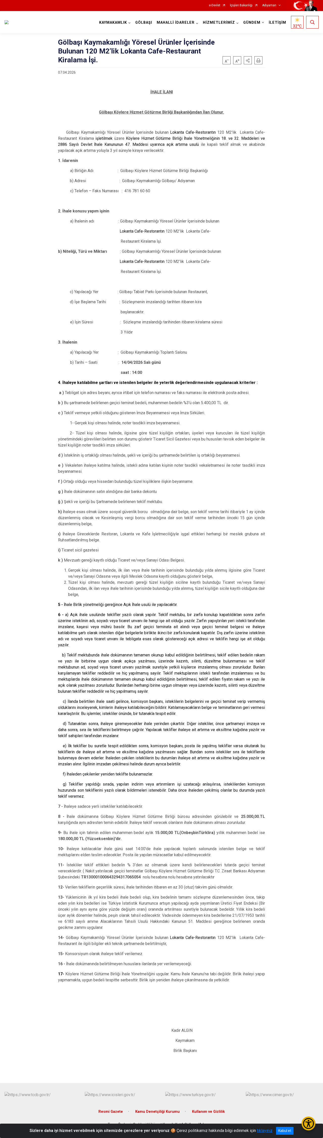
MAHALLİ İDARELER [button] (176, 22)
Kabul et (284, 1131)
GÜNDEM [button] (251, 22)
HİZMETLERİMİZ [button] (219, 22)
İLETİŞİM (277, 22)
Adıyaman (269, 5)
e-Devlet (214, 5)
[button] (248, 60)
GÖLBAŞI (143, 22)
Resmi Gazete (110, 1111)
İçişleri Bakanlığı (241, 5)
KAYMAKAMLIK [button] (113, 22)
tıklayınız (265, 1130)
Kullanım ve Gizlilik (208, 1111)
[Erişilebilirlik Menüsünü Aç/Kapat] (308, 1123)
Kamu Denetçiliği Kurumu (157, 1111)
